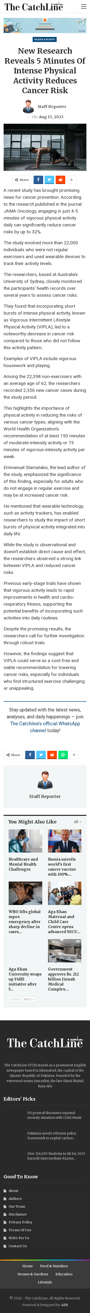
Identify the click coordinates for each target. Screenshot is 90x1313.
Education (63, 1274)
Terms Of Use (20, 1230)
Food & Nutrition (54, 1266)
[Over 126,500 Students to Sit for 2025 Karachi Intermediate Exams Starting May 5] (14, 1159)
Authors (15, 1199)
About (13, 1191)
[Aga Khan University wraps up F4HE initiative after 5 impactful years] (25, 950)
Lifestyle (45, 1282)
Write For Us (19, 1238)
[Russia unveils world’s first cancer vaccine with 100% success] (65, 841)
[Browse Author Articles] (45, 780)
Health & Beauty (44, 39)
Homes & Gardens (33, 1274)
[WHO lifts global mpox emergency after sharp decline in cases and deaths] (25, 893)
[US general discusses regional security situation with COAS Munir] (14, 1118)
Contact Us (18, 1246)
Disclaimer (18, 1214)
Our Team (17, 1207)
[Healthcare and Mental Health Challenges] (25, 841)
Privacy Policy (20, 1222)
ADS (64, 1305)
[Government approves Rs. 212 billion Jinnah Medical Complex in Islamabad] (65, 950)
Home (27, 1266)
